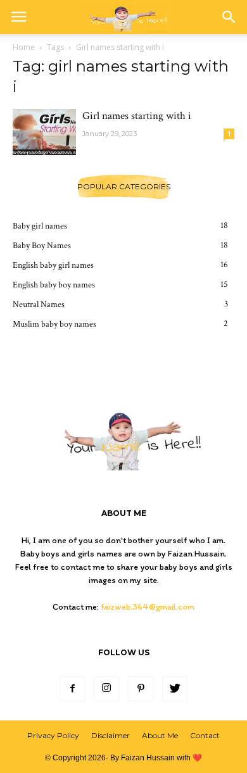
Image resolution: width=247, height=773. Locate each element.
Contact (205, 735)
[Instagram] (106, 688)
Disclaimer (110, 735)
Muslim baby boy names (54, 324)
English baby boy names (54, 285)
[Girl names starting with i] (44, 132)
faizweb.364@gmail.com (147, 606)
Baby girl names (40, 226)
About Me (160, 735)
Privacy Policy (53, 735)
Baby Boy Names (42, 245)
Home (24, 47)
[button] (229, 17)
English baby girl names (53, 265)
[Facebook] (72, 688)
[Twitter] (174, 688)
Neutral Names (39, 304)
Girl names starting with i (136, 116)
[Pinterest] (140, 688)
